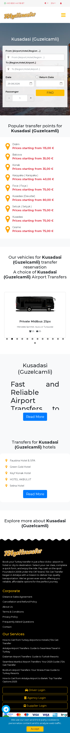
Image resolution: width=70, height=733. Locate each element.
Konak (32, 166)
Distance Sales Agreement (17, 596)
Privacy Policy (10, 616)
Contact (7, 626)
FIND (50, 92)
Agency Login (36, 698)
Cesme (33, 229)
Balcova (32, 156)
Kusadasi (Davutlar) (33, 198)
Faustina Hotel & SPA (22, 460)
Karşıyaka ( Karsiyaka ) (33, 177)
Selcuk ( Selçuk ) (33, 208)
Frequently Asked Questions (18, 621)
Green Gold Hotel (20, 466)
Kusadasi (33, 218)
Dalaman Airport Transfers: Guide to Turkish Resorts (30, 656)
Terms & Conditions (13, 611)
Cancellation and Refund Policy (20, 601)
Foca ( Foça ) (33, 187)
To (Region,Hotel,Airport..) (21, 62)
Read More (35, 417)
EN (52, 3)
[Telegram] (6, 709)
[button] (7, 339)
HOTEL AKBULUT (20, 479)
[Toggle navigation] (63, 15)
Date (8, 77)
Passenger (12, 91)
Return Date (46, 77)
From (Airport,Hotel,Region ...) (23, 50)
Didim (33, 146)
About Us (8, 606)
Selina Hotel (17, 485)
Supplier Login (36, 705)
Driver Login (36, 690)
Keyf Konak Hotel (20, 473)
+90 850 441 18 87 (15, 3)
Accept (35, 728)
